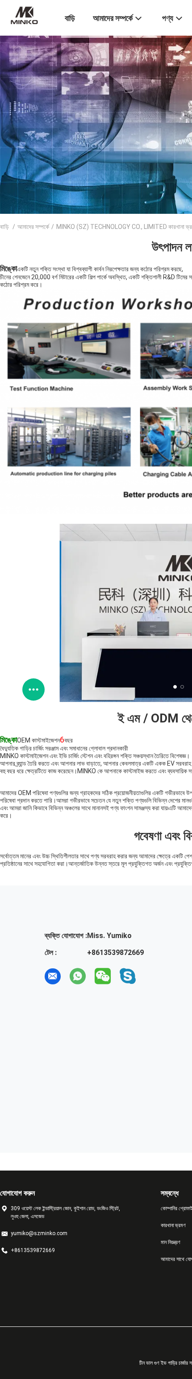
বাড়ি (4, 226)
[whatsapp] (78, 976)
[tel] (153, 976)
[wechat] (103, 976)
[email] (53, 976)
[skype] (128, 976)
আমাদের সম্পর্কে (33, 226)
